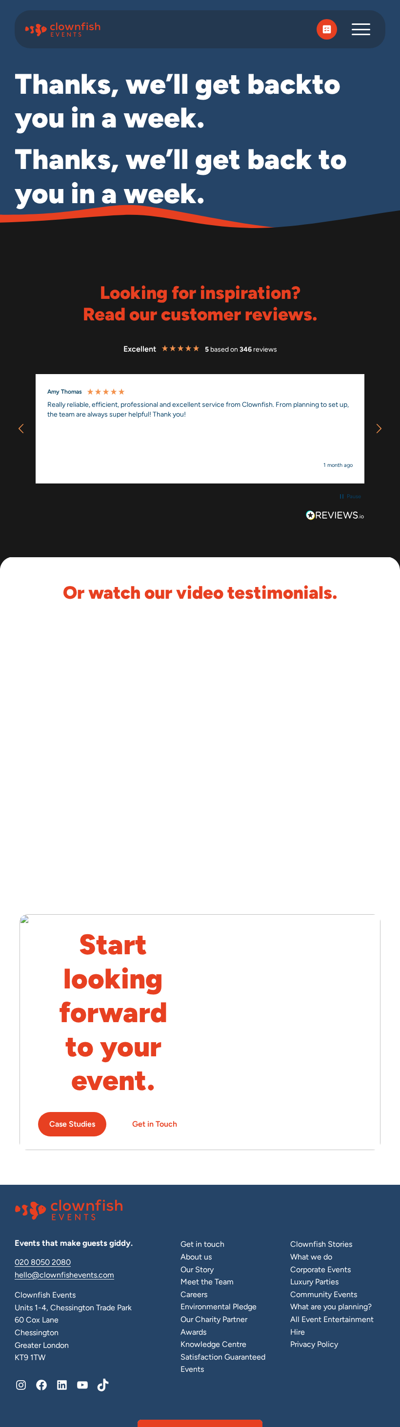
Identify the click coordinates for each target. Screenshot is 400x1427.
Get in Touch (154, 1124)
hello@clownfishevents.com (64, 1275)
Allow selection (200, 815)
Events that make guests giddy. (74, 1243)
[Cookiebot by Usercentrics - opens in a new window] (346, 606)
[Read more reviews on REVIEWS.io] (335, 516)
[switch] (151, 749)
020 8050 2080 (43, 1262)
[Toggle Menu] (361, 29)
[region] (200, 428)
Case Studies (72, 1124)
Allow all (327, 815)
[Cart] (327, 29)
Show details (347, 785)
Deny (73, 815)
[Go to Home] (65, 29)
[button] (21, 429)
